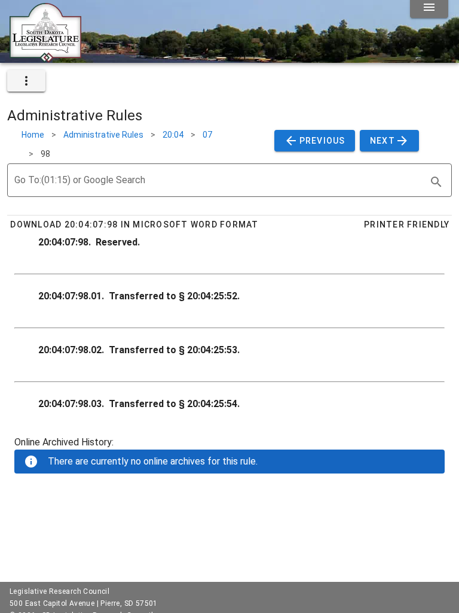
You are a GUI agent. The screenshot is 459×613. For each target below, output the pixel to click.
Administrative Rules (103, 134)
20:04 (173, 134)
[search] (436, 182)
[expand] (26, 81)
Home (33, 134)
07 (207, 134)
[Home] (45, 58)
